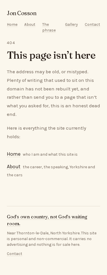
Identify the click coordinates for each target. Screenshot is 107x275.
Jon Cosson (21, 13)
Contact (92, 24)
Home (12, 24)
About (29, 24)
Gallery (71, 24)
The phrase (49, 27)
